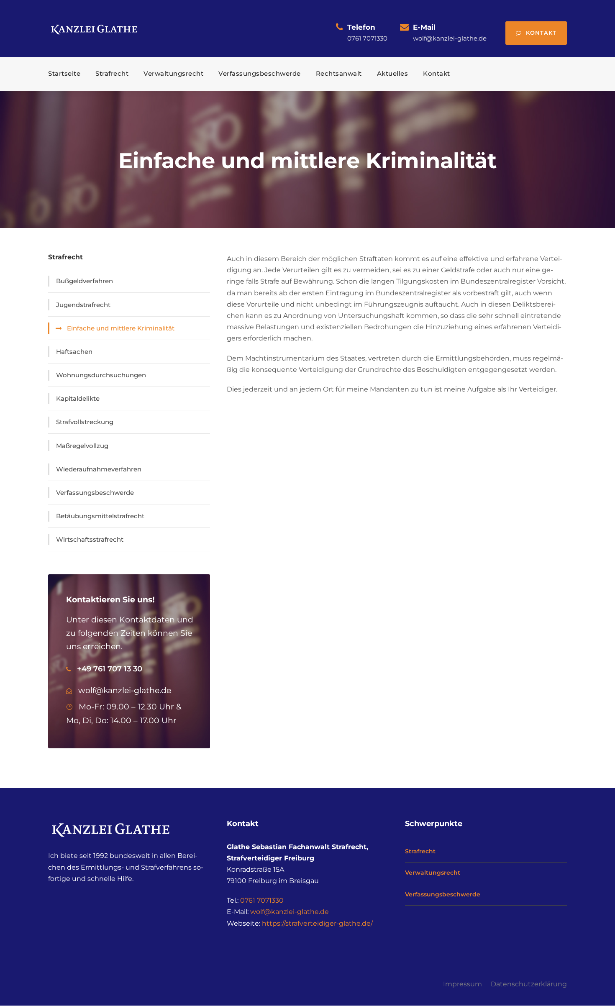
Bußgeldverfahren (84, 281)
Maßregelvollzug (82, 446)
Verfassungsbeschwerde (259, 73)
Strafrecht (111, 73)
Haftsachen (74, 352)
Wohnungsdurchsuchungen (101, 375)
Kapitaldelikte (78, 398)
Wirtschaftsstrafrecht (89, 539)
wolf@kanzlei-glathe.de (289, 912)
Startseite (64, 73)
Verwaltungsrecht (173, 73)
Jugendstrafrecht (83, 305)
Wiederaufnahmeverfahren (98, 469)
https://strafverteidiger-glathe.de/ (317, 923)
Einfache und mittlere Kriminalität (120, 328)
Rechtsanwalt (339, 73)
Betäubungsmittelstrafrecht (100, 516)
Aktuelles (392, 73)
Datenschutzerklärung (529, 984)
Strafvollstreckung (84, 422)
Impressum (462, 984)
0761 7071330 (262, 900)
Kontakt (541, 32)
